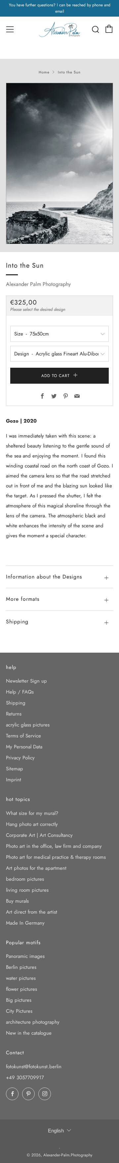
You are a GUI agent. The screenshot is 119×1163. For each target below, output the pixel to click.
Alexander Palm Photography (38, 284)
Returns (13, 713)
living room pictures (27, 890)
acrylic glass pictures (28, 724)
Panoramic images (25, 956)
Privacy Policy (20, 757)
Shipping (15, 703)
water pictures (21, 978)
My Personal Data (24, 746)
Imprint (13, 779)
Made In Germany (25, 923)
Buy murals (17, 901)
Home (44, 72)
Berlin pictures (21, 967)
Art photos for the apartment (36, 868)
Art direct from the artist (31, 912)
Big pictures (18, 1000)
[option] (59, 163)
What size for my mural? (32, 813)
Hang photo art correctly (32, 824)
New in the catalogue (29, 1033)
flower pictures (21, 989)
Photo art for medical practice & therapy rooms (56, 857)
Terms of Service (23, 735)
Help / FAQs (20, 692)
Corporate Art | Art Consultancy (39, 835)
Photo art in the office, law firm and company (54, 846)
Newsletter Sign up (26, 681)
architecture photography (33, 1022)
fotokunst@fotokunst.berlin (33, 1066)
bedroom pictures (25, 879)
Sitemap (14, 768)
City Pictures (19, 1011)
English (56, 1130)
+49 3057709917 (25, 1077)
